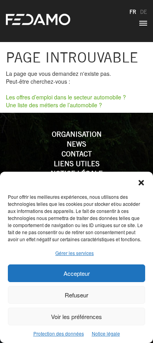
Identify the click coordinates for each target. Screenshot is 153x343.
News (76, 144)
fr (132, 12)
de (143, 12)
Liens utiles (77, 164)
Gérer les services (74, 252)
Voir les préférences (76, 316)
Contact (77, 154)
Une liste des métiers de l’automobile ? (54, 105)
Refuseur (76, 295)
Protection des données (58, 333)
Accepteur (77, 273)
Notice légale (106, 333)
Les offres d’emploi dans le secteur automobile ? (66, 97)
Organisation (77, 134)
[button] (141, 181)
